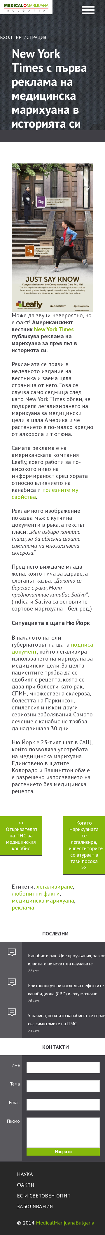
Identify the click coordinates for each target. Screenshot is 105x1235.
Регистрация (31, 37)
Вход (6, 37)
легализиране (54, 886)
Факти (25, 1184)
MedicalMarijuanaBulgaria (65, 1222)
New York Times (54, 329)
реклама (23, 907)
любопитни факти (36, 893)
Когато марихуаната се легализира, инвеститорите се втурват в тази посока (86, 845)
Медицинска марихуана (26, 13)
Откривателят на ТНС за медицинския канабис (22, 835)
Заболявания (35, 1206)
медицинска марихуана (43, 900)
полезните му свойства (45, 493)
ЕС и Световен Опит (44, 1195)
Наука (25, 1174)
